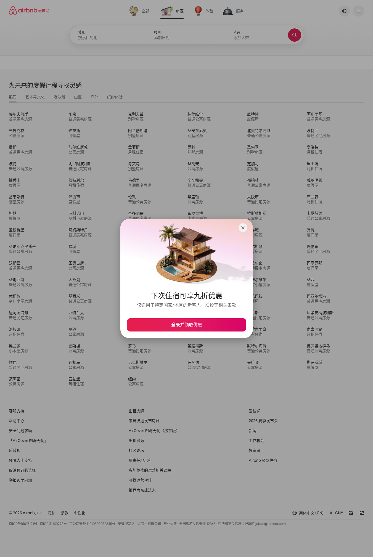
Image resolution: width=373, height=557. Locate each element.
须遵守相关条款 (220, 305)
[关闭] (243, 228)
